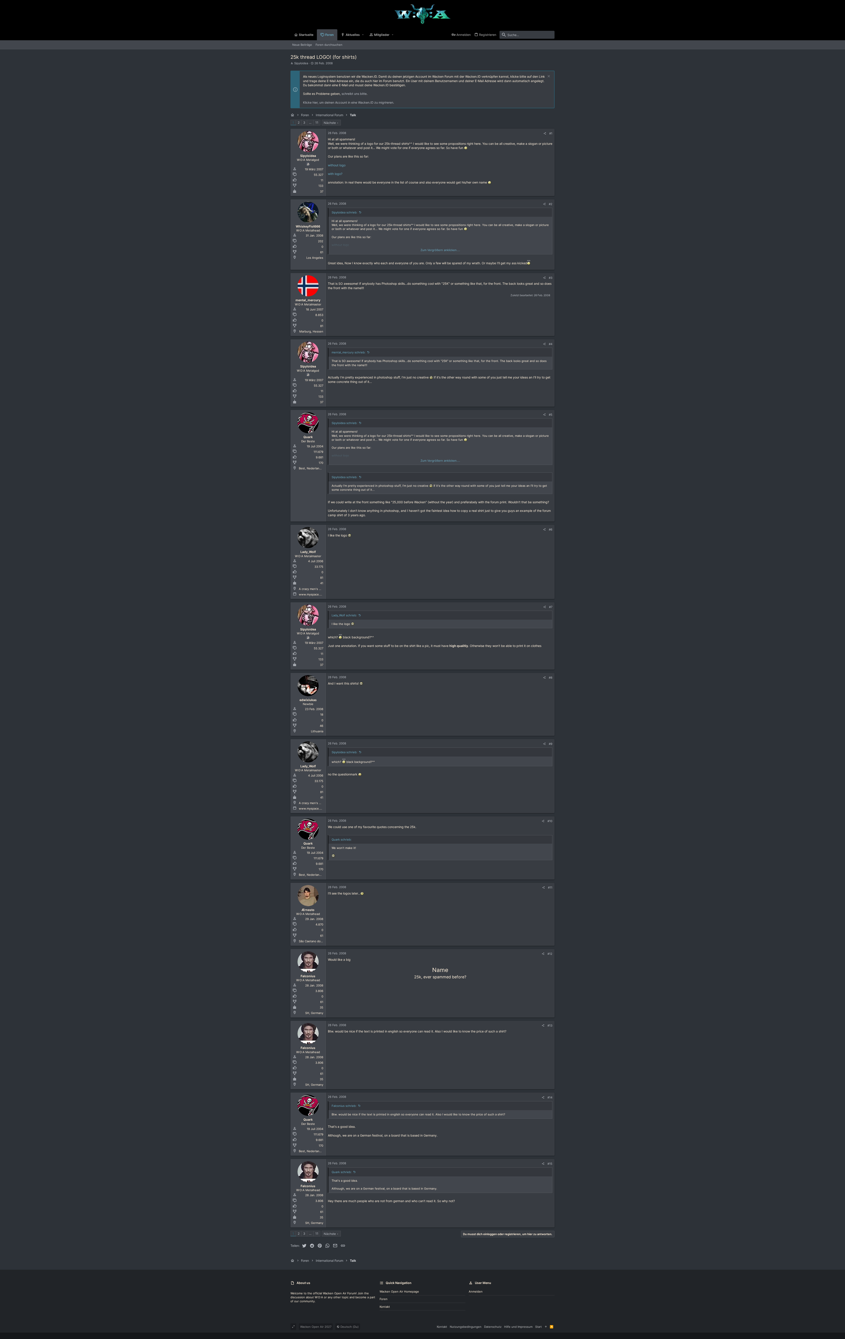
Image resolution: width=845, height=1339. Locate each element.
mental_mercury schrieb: (349, 352)
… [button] (310, 122)
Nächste (330, 123)
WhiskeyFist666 (308, 226)
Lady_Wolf (308, 552)
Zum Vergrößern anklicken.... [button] (440, 250)
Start (538, 1326)
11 (316, 122)
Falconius (308, 976)
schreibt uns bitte (354, 94)
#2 (550, 204)
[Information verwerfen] (548, 76)
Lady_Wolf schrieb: (344, 615)
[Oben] (546, 1326)
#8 (550, 677)
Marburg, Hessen (311, 331)
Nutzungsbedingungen (465, 1326)
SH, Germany (314, 1013)
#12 (549, 953)
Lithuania (317, 731)
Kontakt (385, 1306)
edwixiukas (308, 700)
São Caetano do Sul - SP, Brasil (320, 941)
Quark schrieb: (342, 1172)
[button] (363, 35)
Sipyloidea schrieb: (344, 212)
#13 (549, 1025)
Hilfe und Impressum (518, 1326)
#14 (549, 1097)
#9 (550, 744)
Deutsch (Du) (349, 1326)
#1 (550, 133)
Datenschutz (492, 1326)
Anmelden (476, 1291)
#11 (550, 887)
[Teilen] (545, 133)
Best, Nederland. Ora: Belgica (319, 468)
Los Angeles (314, 257)
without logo (336, 165)
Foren (384, 1299)
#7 (550, 607)
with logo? (335, 174)
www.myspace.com (312, 594)
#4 (550, 344)
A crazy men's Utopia (313, 589)
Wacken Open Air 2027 (315, 1326)
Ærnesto (307, 910)
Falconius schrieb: (344, 1106)
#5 (550, 414)
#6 (550, 529)
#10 (549, 821)
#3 (550, 277)
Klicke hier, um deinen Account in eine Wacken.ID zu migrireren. (348, 102)
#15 (549, 1163)
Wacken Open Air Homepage (399, 1291)
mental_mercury (308, 300)
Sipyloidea (301, 63)
